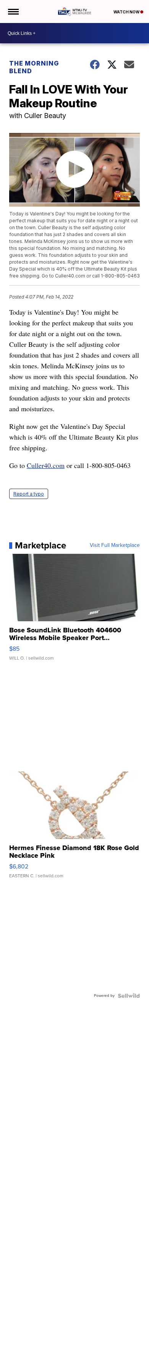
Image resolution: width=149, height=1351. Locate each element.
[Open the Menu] (13, 11)
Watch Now (126, 12)
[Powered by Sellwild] (129, 995)
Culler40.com (46, 465)
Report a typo (28, 494)
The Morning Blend (34, 67)
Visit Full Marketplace (115, 545)
